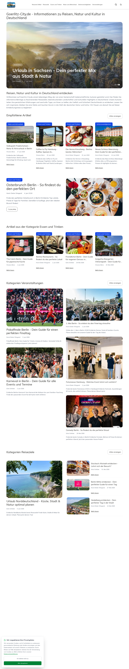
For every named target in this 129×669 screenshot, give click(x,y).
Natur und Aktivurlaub (70, 4)
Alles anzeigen (115, 116)
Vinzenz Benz (10, 152)
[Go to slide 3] (119, 84)
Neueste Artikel (36, 4)
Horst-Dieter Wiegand (73, 155)
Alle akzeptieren (23, 663)
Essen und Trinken (56, 4)
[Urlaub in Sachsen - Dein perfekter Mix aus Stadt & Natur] (64, 55)
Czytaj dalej (12, 209)
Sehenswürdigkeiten (84, 4)
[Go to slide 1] (115, 84)
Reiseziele (46, 4)
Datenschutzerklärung (11, 654)
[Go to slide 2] (117, 84)
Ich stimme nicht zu (22, 658)
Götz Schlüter (16, 81)
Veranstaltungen (97, 4)
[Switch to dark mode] (121, 4)
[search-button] (116, 5)
